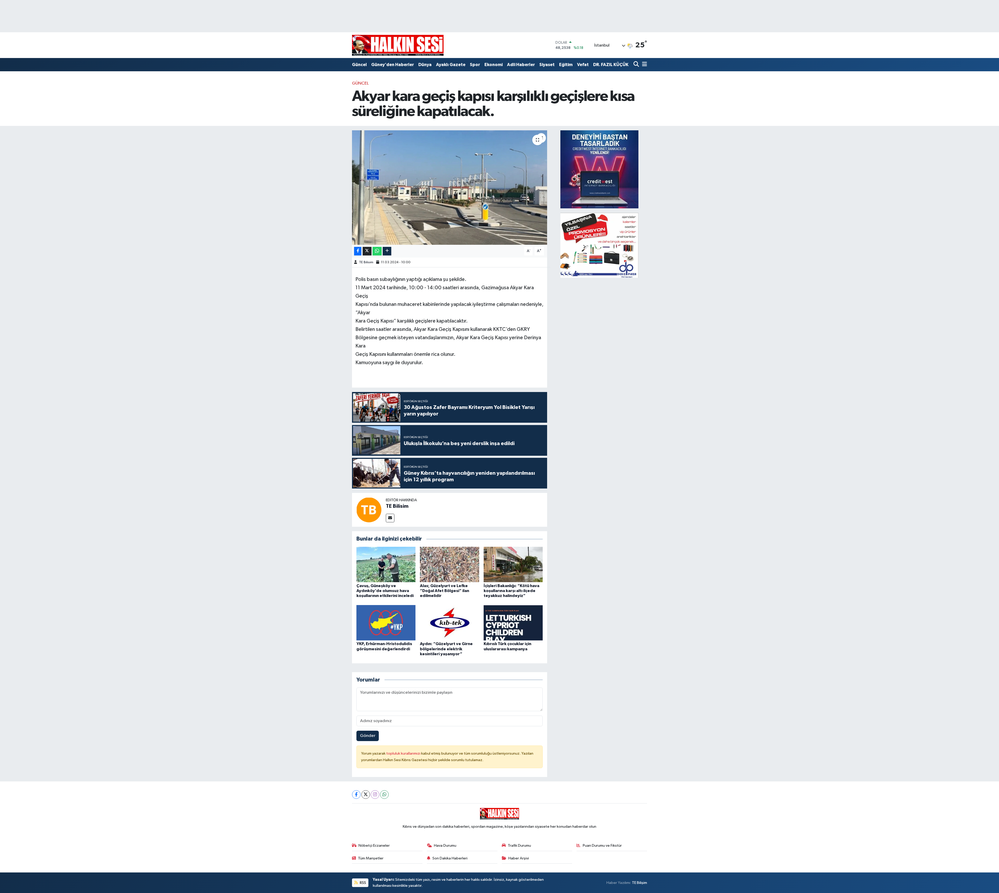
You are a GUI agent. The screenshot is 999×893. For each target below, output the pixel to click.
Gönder (367, 736)
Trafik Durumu (519, 845)
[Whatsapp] (384, 794)
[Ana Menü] (643, 64)
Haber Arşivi (518, 858)
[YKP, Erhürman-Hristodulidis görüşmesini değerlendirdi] (386, 622)
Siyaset (547, 64)
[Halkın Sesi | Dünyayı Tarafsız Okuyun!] (398, 45)
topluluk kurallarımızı (403, 753)
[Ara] (636, 64)
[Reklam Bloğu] (599, 169)
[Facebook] (356, 794)
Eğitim (566, 64)
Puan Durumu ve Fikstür (602, 845)
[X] (365, 794)
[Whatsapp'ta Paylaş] (377, 251)
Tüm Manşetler (370, 858)
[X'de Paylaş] (367, 251)
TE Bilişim (639, 883)
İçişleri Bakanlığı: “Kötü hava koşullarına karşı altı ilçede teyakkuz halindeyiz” (511, 591)
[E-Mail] (390, 518)
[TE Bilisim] (368, 509)
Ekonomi (493, 64)
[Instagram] (375, 794)
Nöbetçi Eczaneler (374, 845)
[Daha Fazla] (387, 251)
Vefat (583, 64)
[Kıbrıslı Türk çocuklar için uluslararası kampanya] (513, 622)
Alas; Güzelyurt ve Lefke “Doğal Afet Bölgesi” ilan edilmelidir (444, 591)
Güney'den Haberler (392, 64)
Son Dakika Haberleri (450, 858)
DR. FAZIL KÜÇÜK (611, 64)
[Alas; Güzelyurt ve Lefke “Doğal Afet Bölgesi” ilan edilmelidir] (449, 564)
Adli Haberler (521, 64)
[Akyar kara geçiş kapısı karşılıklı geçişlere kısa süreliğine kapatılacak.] (449, 187)
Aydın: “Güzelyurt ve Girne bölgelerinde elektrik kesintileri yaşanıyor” (446, 649)
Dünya (425, 64)
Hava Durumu (445, 845)
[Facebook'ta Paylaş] (357, 251)
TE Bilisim (366, 262)
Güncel (359, 64)
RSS (362, 883)
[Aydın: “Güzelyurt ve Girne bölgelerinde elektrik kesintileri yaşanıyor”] (449, 622)
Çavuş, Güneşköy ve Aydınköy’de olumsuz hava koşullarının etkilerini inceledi (385, 591)
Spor (475, 64)
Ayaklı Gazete (450, 64)
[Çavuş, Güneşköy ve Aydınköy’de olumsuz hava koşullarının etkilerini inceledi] (386, 564)
